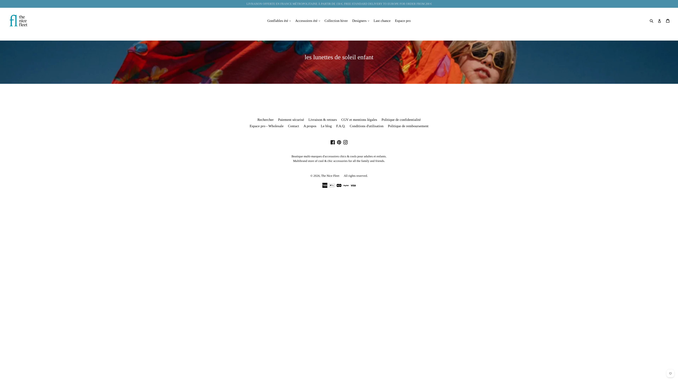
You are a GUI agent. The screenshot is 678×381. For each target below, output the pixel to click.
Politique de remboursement (408, 126)
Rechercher (265, 120)
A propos (310, 126)
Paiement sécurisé (291, 120)
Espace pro (403, 21)
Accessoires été (308, 21)
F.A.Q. (340, 126)
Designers (361, 21)
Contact (293, 126)
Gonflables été (280, 21)
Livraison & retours (322, 120)
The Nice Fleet (330, 175)
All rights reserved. (356, 175)
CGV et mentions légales (359, 120)
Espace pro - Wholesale (267, 126)
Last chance (382, 21)
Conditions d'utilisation (366, 126)
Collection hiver (336, 21)
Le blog (326, 126)
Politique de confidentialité (401, 120)
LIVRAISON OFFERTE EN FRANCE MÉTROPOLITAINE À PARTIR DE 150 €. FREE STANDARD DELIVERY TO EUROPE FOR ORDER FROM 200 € (339, 3)
